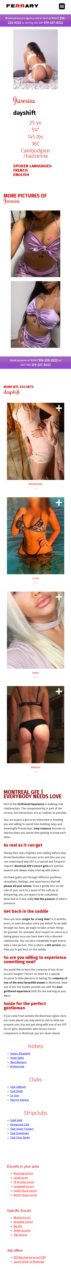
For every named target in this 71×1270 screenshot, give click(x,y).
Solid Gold (16, 1120)
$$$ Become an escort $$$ (30, 1257)
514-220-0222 (48, 360)
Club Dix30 (16, 1091)
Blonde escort (22, 1217)
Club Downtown (19, 1133)
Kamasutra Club (19, 1124)
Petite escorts (22, 1230)
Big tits (18, 1226)
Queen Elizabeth (20, 1053)
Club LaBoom (18, 1087)
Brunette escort (23, 1222)
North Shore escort (25, 1195)
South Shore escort (25, 1190)
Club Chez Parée (20, 1137)
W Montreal (17, 1066)
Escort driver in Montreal (29, 1261)
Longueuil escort (24, 1186)
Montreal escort (23, 1173)
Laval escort (21, 1177)
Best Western (18, 1062)
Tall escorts (20, 1235)
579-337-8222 (53, 22)
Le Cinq (14, 1095)
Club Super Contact (22, 1129)
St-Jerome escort (24, 1182)
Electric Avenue (19, 1100)
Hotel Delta (17, 1058)
